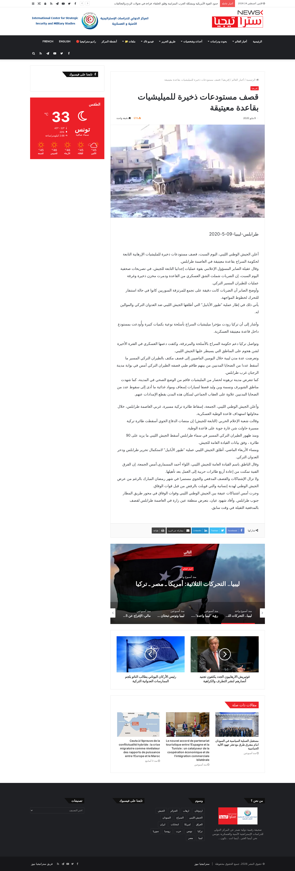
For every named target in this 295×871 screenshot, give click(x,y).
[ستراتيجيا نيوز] (237, 19)
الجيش (161, 810)
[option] (187, 584)
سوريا (156, 831)
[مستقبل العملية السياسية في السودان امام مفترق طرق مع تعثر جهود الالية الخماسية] (237, 724)
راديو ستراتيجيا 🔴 (86, 41)
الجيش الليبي (195, 817)
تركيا (200, 831)
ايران (162, 824)
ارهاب (186, 810)
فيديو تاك (148, 41)
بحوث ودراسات (218, 41)
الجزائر (173, 810)
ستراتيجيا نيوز (202, 863)
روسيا (167, 831)
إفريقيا (226, 79)
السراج (180, 817)
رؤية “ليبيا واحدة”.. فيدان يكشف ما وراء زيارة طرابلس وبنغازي (187, 584)
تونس (189, 831)
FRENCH (48, 41)
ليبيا (200, 837)
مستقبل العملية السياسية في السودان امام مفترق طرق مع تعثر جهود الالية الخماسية (237, 744)
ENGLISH (64, 41)
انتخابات (175, 824)
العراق (199, 824)
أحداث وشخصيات (192, 41)
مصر (190, 837)
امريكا (187, 824)
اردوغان (198, 810)
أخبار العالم (241, 41)
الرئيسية (257, 41)
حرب (178, 831)
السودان (167, 817)
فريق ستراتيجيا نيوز (42, 863)
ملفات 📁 (130, 41)
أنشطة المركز (109, 41)
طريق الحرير (168, 41)
